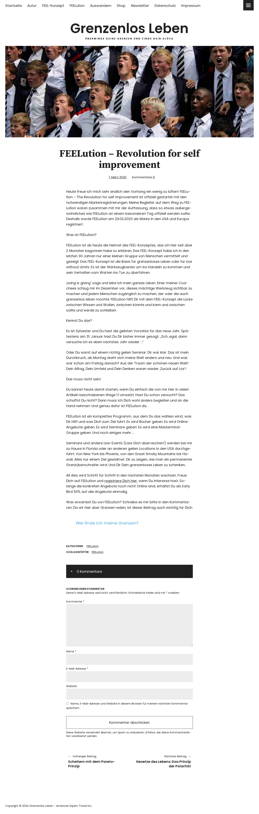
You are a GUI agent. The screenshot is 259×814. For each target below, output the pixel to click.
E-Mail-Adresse (77, 669)
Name (71, 651)
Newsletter (140, 5)
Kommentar (75, 601)
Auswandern (100, 5)
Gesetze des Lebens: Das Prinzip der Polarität (162, 761)
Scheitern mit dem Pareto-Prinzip (91, 761)
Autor (32, 5)
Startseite (13, 5)
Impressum (190, 5)
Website (71, 686)
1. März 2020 (117, 177)
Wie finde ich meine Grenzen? (107, 523)
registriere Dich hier (120, 480)
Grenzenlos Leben (129, 28)
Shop (121, 5)
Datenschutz (165, 5)
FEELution (77, 5)
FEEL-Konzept (53, 5)
